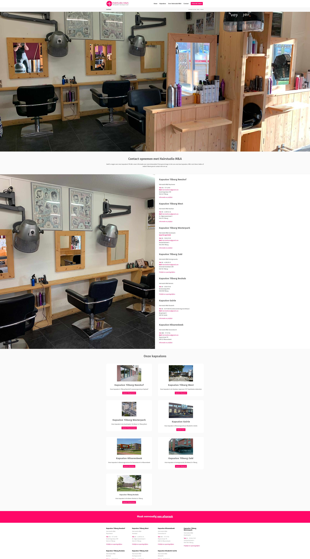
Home (198, 9)
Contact (108, 9)
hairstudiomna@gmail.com (170, 190)
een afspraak (165, 516)
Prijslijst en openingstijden (167, 272)
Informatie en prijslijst (165, 197)
